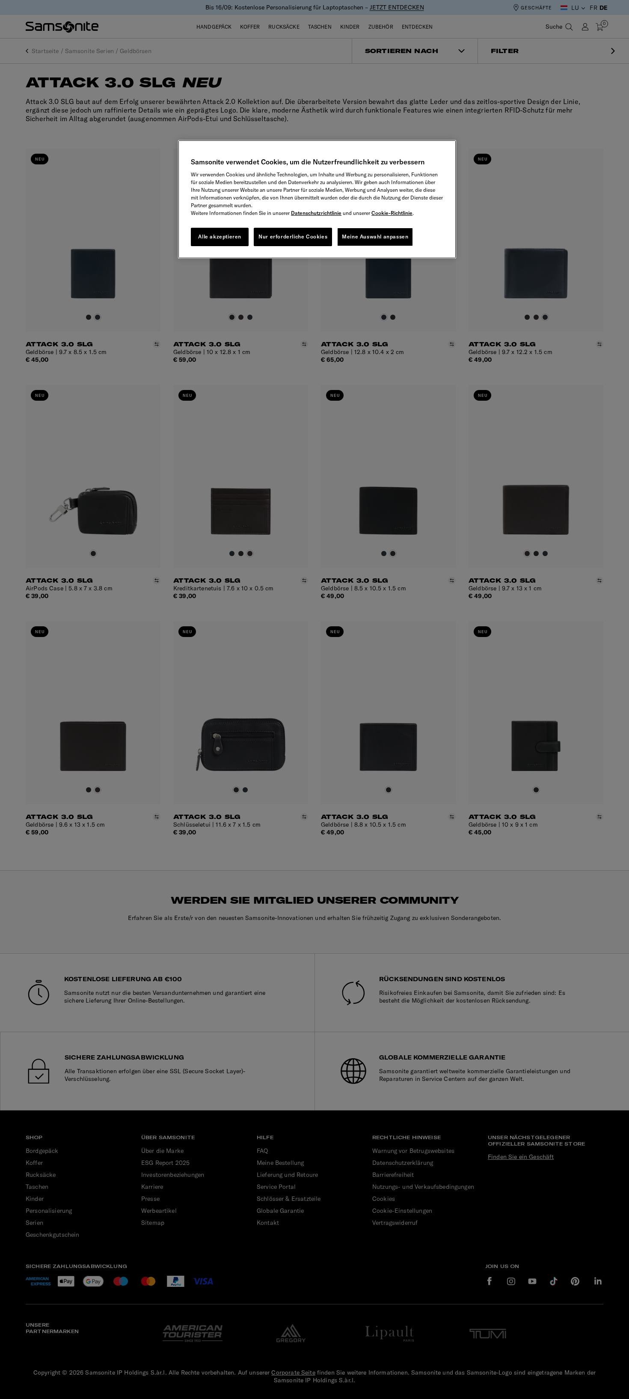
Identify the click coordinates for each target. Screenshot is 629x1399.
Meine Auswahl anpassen (375, 236)
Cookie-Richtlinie (391, 213)
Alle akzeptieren (219, 236)
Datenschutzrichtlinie (316, 213)
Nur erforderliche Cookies (292, 236)
